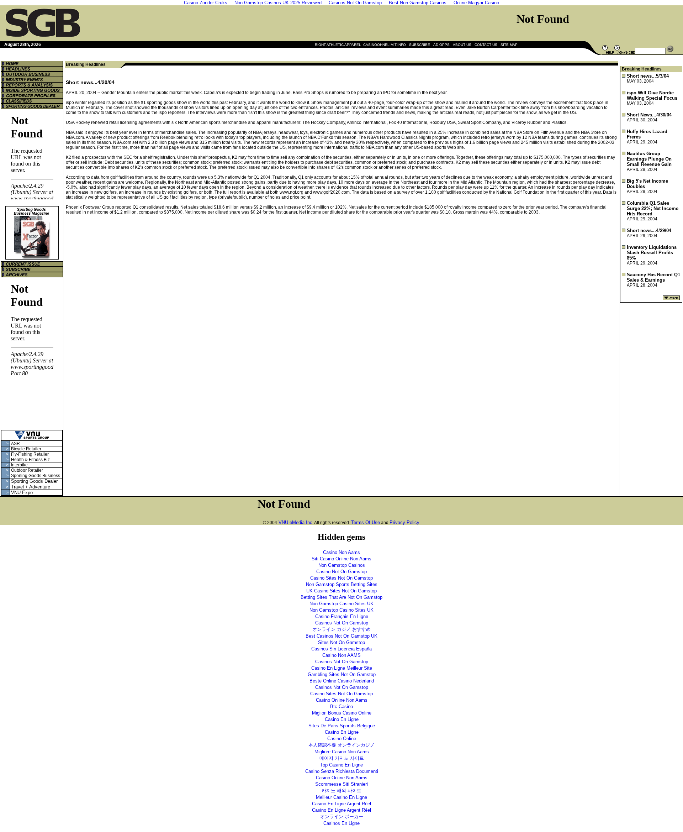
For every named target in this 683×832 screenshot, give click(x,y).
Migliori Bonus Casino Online (341, 713)
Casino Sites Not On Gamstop (341, 578)
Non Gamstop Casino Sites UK (341, 603)
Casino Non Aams (341, 552)
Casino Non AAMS (341, 655)
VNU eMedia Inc (294, 522)
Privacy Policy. (405, 522)
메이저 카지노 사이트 (341, 758)
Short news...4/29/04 (649, 230)
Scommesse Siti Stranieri (341, 784)
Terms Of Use (365, 522)
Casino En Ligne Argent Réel (341, 803)
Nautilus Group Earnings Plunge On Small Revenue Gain (649, 159)
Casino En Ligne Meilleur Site (341, 668)
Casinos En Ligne (341, 823)
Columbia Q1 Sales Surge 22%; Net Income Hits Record (652, 208)
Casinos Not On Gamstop (341, 623)
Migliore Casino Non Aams (341, 751)
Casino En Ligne (342, 719)
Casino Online (341, 738)
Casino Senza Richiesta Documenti (341, 771)
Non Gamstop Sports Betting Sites (341, 584)
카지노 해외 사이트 (341, 790)
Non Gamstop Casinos (341, 565)
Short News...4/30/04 (649, 114)
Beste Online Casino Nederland (341, 681)
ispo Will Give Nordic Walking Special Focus (652, 95)
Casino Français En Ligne (341, 616)
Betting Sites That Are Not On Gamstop (341, 597)
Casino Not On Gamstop (341, 571)
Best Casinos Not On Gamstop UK (341, 636)
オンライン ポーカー (341, 816)
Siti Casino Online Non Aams (341, 558)
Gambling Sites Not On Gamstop (342, 674)
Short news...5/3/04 (648, 76)
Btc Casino (341, 706)
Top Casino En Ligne (341, 765)
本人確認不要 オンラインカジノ (341, 745)
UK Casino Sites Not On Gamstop (341, 590)
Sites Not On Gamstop (341, 642)
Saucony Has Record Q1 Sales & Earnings (653, 277)
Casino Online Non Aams (341, 700)
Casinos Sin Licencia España (341, 649)
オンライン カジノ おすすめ (341, 629)
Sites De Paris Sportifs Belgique (341, 725)
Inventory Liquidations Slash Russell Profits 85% (652, 253)
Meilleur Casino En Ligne (341, 797)
